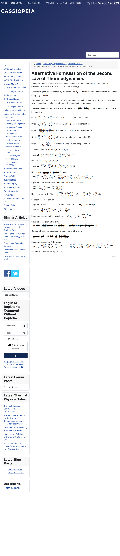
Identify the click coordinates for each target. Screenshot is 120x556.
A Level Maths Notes (13, 103)
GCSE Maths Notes (12, 69)
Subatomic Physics (13, 156)
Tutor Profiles (10, 180)
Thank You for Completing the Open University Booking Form (15, 227)
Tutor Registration (12, 187)
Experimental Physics (14, 127)
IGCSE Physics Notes (13, 80)
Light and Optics (12, 133)
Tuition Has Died (15, 470)
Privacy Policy (10, 205)
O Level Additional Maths (15, 88)
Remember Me (13, 339)
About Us (8, 209)
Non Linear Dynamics (14, 137)
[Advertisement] (60, 32)
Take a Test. (12, 488)
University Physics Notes (15, 114)
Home (6, 65)
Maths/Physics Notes (34, 3)
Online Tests (75, 3)
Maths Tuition (10, 172)
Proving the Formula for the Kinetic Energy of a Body (14, 237)
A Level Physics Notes (14, 106)
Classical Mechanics (13, 120)
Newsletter (8, 195)
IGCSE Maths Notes (12, 76)
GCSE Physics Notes (13, 73)
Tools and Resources (13, 168)
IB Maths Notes (10, 95)
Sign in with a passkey (18, 347)
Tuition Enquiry (10, 183)
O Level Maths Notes (13, 84)
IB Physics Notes (11, 99)
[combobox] (102, 55)
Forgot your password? (14, 361)
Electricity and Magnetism (15, 124)
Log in (16, 355)
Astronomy (10, 117)
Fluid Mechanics (12, 130)
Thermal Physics (12, 159)
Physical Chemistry (13, 140)
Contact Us (62, 3)
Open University (11, 191)
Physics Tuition (10, 176)
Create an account (12, 367)
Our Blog (50, 3)
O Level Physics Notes (14, 91)
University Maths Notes (14, 110)
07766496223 (108, 3)
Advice (4, 3)
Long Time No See (16, 472)
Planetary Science (12, 143)
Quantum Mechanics (13, 147)
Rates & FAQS (16, 3)
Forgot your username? (14, 364)
